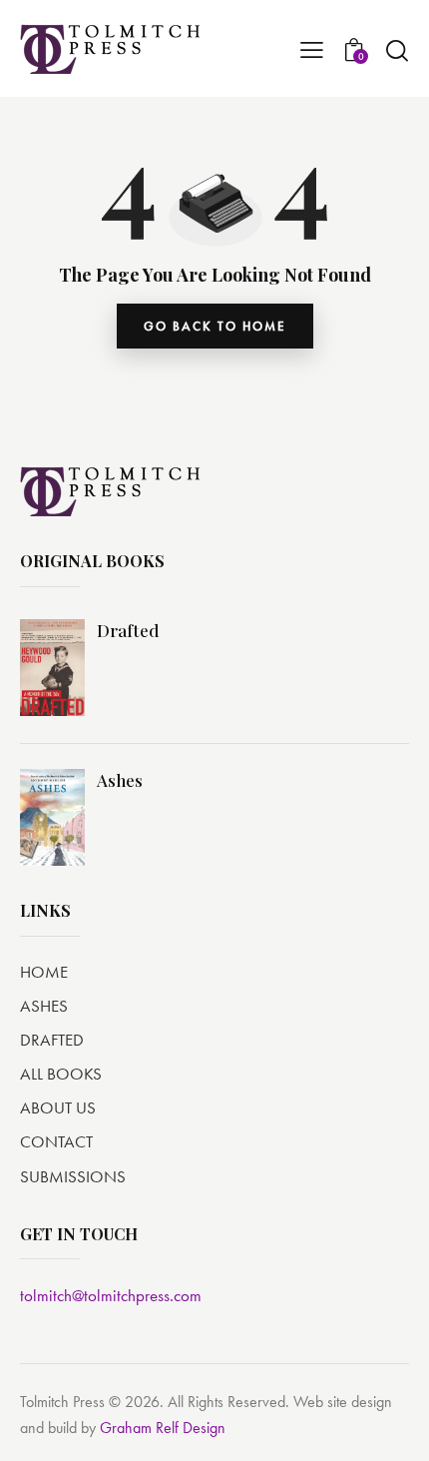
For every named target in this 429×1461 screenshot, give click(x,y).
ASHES (44, 1006)
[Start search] (396, 50)
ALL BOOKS (61, 1074)
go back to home (215, 326)
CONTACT (56, 1141)
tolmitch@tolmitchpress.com (111, 1295)
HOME (44, 972)
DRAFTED (52, 1040)
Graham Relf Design (162, 1427)
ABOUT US (58, 1107)
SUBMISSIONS (73, 1176)
